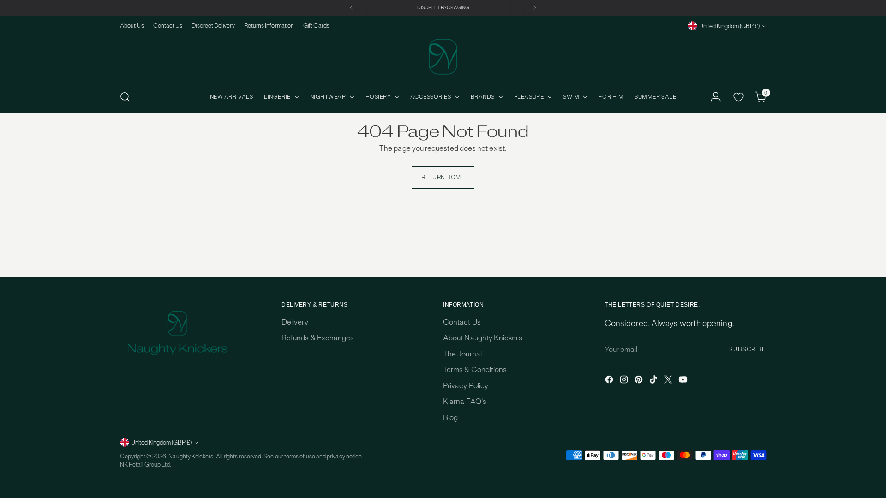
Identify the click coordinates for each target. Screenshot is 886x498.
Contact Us (462, 322)
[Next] (534, 8)
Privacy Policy (465, 386)
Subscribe (747, 349)
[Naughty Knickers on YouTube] (683, 381)
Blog (450, 417)
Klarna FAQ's (464, 401)
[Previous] (351, 8)
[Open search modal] (125, 97)
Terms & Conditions (475, 369)
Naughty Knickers (190, 456)
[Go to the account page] (715, 97)
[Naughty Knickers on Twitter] (669, 381)
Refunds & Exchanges (317, 338)
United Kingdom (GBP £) (729, 26)
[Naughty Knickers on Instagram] (624, 381)
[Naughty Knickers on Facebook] (610, 381)
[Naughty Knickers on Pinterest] (639, 381)
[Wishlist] (738, 97)
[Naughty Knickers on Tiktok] (654, 381)
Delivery (294, 322)
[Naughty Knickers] (443, 56)
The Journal (462, 354)
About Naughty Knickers (482, 338)
